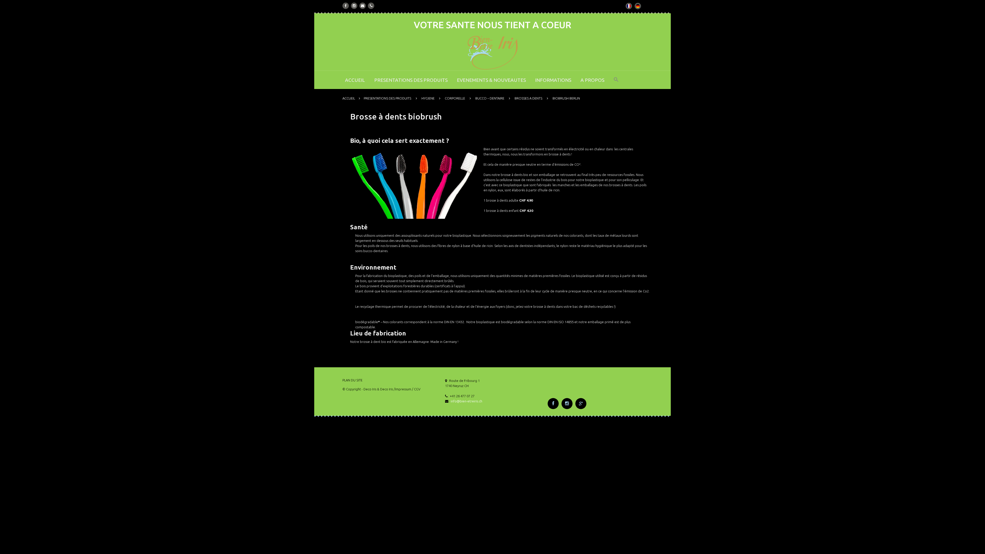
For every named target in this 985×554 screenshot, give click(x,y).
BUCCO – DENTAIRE (489, 98)
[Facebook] (346, 5)
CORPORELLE (455, 98)
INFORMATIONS (553, 80)
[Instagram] (354, 5)
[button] (616, 83)
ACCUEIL (355, 80)
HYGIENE (428, 98)
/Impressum (402, 389)
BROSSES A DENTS (528, 98)
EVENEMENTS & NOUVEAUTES (491, 80)
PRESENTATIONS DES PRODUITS (411, 80)
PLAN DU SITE (352, 380)
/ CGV (416, 389)
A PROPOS (592, 80)
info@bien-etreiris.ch (466, 401)
